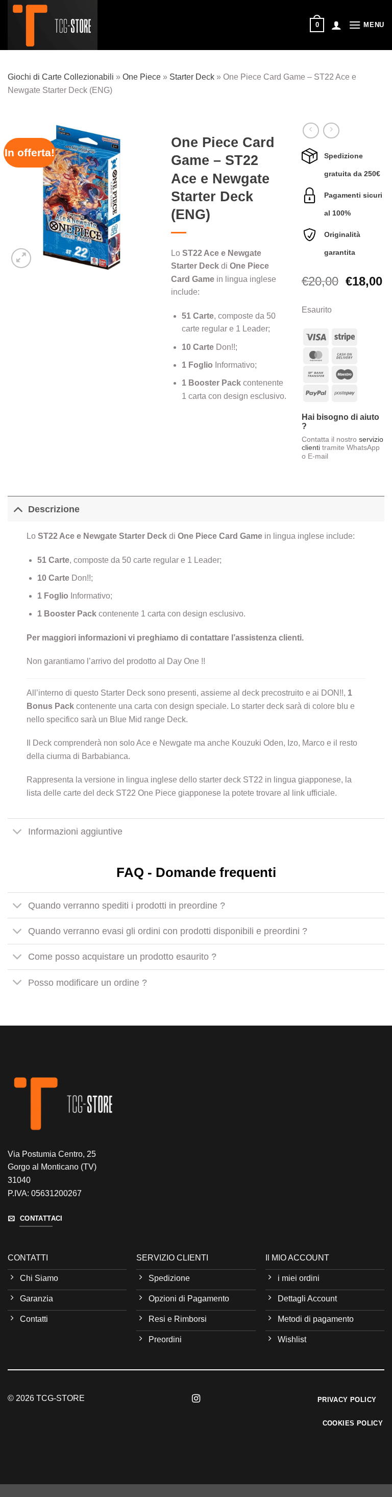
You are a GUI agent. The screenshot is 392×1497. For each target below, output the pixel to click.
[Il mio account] (336, 25)
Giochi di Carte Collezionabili (61, 77)
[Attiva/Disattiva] (18, 509)
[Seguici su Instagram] (196, 1399)
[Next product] (310, 130)
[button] (317, 25)
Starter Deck (191, 77)
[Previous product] (331, 130)
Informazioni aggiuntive (75, 831)
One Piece (141, 77)
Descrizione (54, 509)
